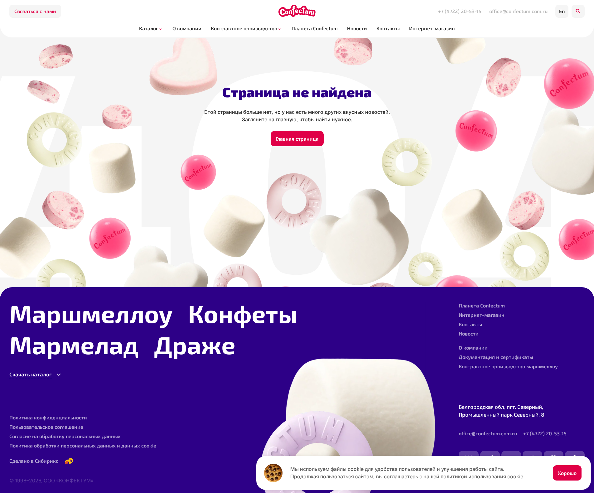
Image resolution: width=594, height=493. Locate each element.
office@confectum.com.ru (518, 11)
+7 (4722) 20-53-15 (459, 11)
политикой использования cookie (482, 476)
